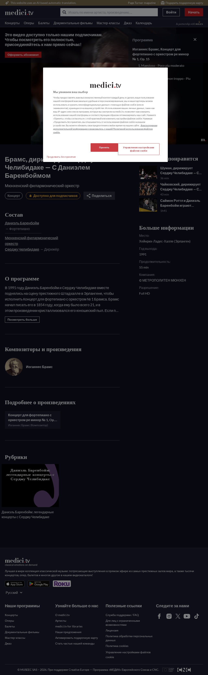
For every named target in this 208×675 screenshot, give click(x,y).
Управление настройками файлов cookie (138, 149)
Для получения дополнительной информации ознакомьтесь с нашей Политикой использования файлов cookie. (105, 129)
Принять (104, 147)
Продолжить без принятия (61, 156)
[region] (105, 115)
